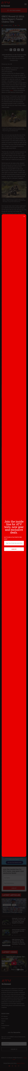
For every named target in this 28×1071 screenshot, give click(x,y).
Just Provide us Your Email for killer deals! (13, 538)
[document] (14, 535)
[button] (24, 216)
